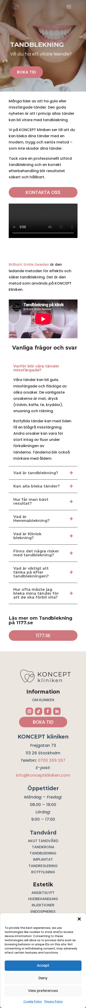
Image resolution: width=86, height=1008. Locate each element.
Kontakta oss (43, 192)
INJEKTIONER (43, 905)
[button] (79, 919)
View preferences (43, 990)
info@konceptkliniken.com (43, 775)
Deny (43, 978)
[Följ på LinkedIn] (57, 711)
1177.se (43, 635)
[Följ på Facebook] (47, 711)
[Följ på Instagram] (29, 711)
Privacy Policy (53, 1001)
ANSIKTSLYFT (43, 892)
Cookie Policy (32, 1001)
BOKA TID (26, 72)
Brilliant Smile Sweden (29, 264)
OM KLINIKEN (43, 700)
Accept (43, 965)
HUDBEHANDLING (43, 899)
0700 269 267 (51, 760)
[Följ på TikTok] (38, 711)
